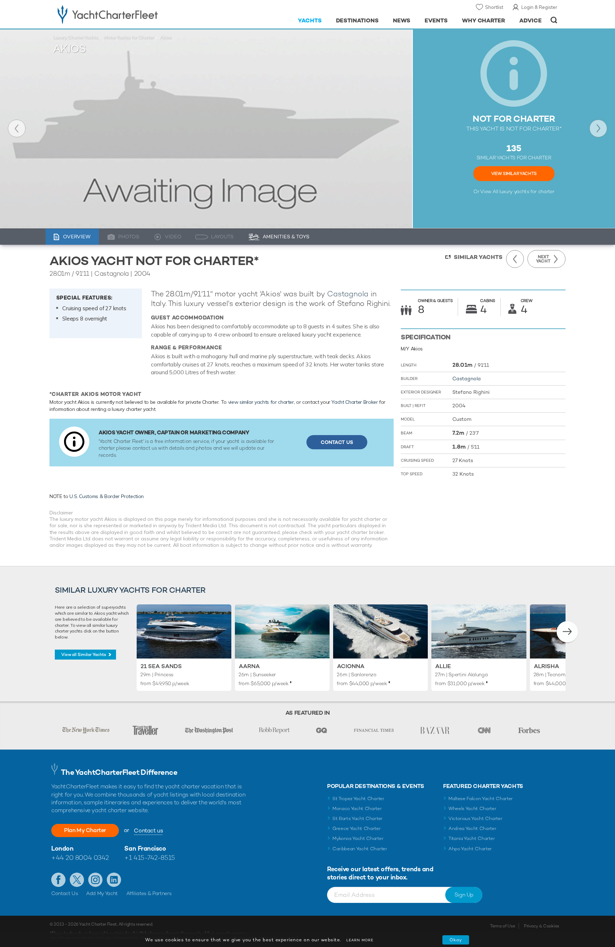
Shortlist (494, 7)
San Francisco (145, 848)
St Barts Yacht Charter (357, 818)
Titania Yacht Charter (471, 838)
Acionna (350, 666)
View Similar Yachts (514, 173)
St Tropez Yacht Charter (358, 798)
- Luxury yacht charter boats (130, 14)
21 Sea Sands (161, 666)
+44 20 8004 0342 (80, 857)
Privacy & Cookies (541, 926)
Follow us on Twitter (77, 880)
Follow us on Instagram (95, 880)
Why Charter (483, 20)
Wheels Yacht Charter (472, 808)
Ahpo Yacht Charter (470, 849)
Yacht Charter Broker (354, 402)
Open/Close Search (554, 20)
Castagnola (347, 293)
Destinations (357, 20)
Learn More (359, 940)
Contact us (148, 830)
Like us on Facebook (58, 880)
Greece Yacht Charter (356, 828)
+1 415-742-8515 (149, 857)
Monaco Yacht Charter (357, 808)
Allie (443, 666)
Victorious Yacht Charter (475, 818)
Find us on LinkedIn (114, 880)
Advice (530, 20)
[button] (567, 631)
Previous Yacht (17, 128)
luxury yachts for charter (526, 191)
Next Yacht (598, 128)
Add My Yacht (102, 893)
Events (436, 20)
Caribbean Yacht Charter (359, 849)
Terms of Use (502, 926)
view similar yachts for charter (261, 402)
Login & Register (539, 7)
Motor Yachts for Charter (129, 37)
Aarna (249, 666)
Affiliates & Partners (149, 893)
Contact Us (337, 442)
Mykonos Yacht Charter (357, 838)
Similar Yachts (478, 257)
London (62, 848)
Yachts (310, 20)
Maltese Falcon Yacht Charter (480, 798)
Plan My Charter (85, 830)
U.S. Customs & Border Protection (106, 496)
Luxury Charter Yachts (75, 37)
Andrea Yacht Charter (472, 828)
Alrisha (546, 666)
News (401, 20)
